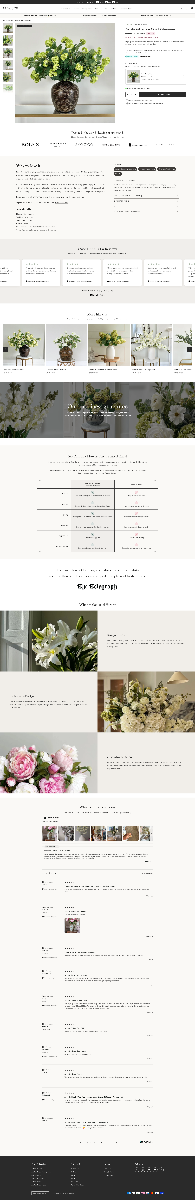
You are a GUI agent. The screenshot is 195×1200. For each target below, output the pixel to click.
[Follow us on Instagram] (143, 1169)
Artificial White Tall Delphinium (143, 369)
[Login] (186, 9)
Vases (97, 9)
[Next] (189, 349)
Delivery (74, 1172)
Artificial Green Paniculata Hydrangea (103, 369)
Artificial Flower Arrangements (125, 169)
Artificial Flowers (26, 20)
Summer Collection (127, 9)
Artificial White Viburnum (56, 369)
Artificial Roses (36, 1182)
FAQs (73, 1178)
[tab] (147, 873)
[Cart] (191, 9)
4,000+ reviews (142, 24)
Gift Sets (113, 9)
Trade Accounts (109, 1175)
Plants (104, 9)
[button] (49, 833)
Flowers (76, 9)
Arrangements (87, 9)
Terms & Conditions (77, 1185)
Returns (73, 1175)
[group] (52, 818)
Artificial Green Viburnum (14, 369)
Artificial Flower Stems (147, 169)
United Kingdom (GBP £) (39, 1193)
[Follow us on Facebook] (137, 1169)
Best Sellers (65, 9)
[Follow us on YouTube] (155, 1169)
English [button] (147, 861)
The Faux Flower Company (11, 20)
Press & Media (109, 1172)
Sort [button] (44, 873)
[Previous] (5, 349)
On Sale (117, 174)
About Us (107, 1169)
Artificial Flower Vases (38, 1185)
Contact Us (75, 1169)
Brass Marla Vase (61, 202)
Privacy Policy (75, 1182)
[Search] (182, 9)
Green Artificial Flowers (167, 169)
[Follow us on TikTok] (161, 1169)
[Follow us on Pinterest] (149, 1169)
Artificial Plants (36, 1175)
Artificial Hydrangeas (38, 1178)
